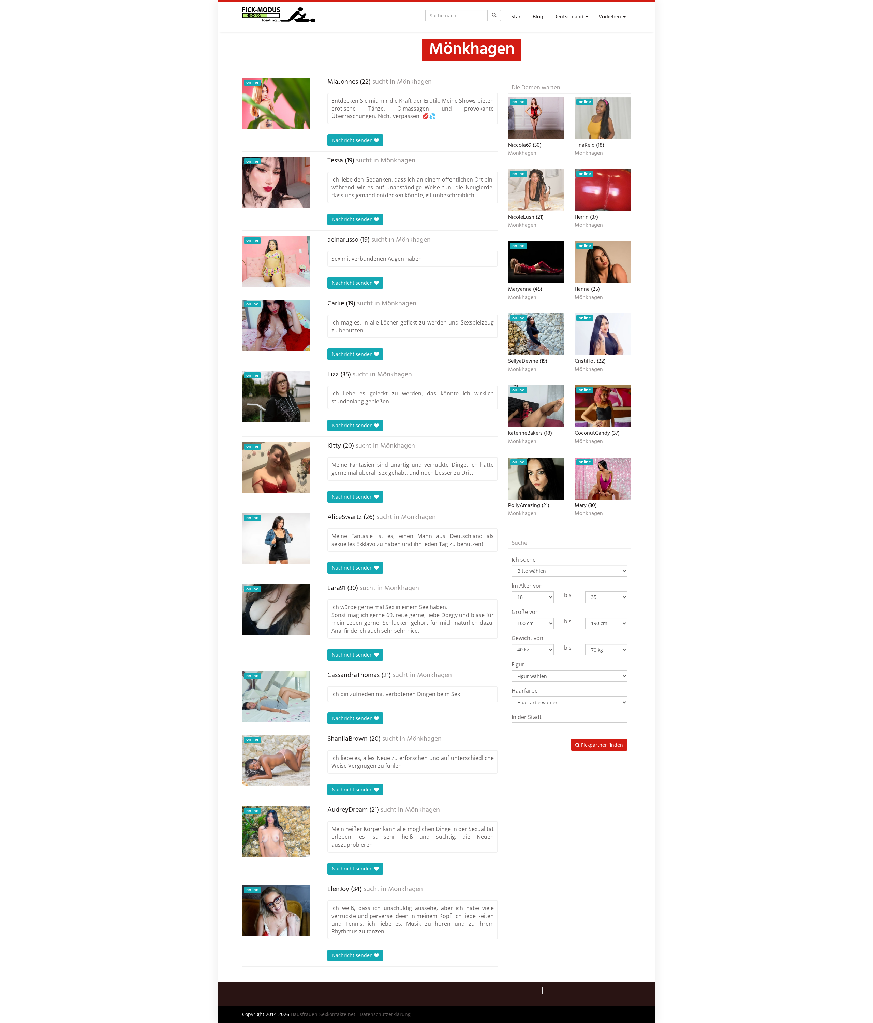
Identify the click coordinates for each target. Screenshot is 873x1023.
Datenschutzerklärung (385, 1014)
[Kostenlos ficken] (279, 17)
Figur (518, 664)
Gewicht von (527, 638)
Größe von (525, 612)
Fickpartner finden (601, 744)
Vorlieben (610, 17)
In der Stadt (527, 717)
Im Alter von (527, 585)
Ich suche (524, 559)
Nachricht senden (353, 140)
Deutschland (569, 17)
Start (516, 17)
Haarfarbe (525, 690)
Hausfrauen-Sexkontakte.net (323, 1014)
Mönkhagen (414, 82)
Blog (538, 17)
